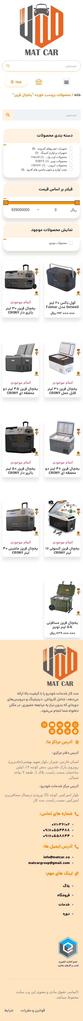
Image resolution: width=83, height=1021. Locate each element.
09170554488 (56, 830)
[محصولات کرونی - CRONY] (71, 165)
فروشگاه (63, 895)
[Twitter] (67, 724)
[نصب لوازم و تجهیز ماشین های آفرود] (71, 169)
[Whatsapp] (75, 724)
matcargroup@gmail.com (49, 863)
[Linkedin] (59, 724)
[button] (66, 82)
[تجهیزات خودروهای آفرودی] (71, 148)
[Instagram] (44, 724)
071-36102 (61, 825)
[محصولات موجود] (71, 243)
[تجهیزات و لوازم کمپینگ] (71, 152)
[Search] (8, 66)
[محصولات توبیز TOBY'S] (71, 161)
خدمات (64, 905)
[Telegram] (75, 731)
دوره (66, 914)
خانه (77, 95)
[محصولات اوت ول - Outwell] (71, 157)
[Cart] (39, 82)
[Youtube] (52, 724)
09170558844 (56, 836)
